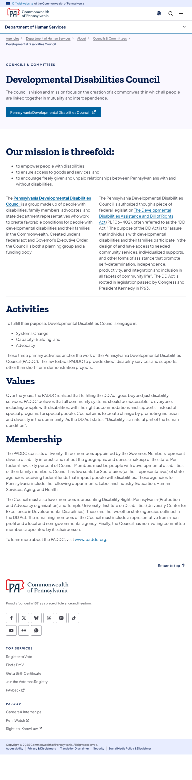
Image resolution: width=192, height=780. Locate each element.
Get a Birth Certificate (24, 673)
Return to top (169, 565)
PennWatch (15, 720)
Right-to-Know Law (22, 728)
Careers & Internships (23, 712)
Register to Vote (19, 656)
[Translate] (159, 13)
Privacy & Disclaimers (42, 748)
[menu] (181, 14)
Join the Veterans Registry (27, 681)
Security (98, 748)
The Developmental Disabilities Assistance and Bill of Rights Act (136, 216)
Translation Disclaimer (74, 748)
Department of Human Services (35, 27)
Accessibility (14, 748)
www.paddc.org (90, 539)
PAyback (13, 690)
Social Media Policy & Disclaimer (129, 748)
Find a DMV (15, 665)
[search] (171, 14)
